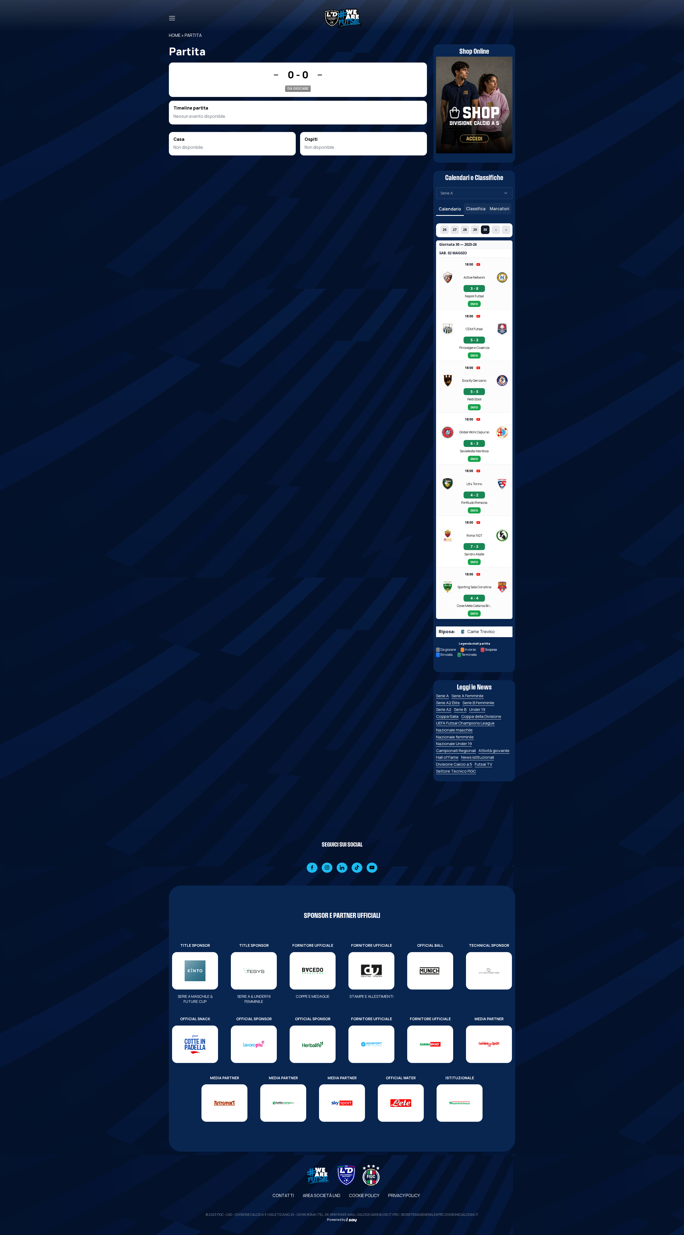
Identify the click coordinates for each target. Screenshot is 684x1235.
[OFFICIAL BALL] (430, 970)
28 (465, 229)
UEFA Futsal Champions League (465, 723)
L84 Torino (474, 484)
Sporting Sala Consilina (474, 587)
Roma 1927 (474, 535)
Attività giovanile (494, 750)
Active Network (474, 277)
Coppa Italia (447, 716)
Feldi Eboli (474, 399)
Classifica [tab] (475, 209)
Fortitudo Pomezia (474, 502)
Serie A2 (443, 709)
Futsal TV (483, 764)
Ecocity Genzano (474, 380)
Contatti (283, 1195)
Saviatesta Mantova (474, 451)
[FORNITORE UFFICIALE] (313, 970)
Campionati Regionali (456, 750)
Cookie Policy (364, 1195)
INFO (474, 304)
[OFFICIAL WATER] (401, 1103)
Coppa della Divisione (481, 716)
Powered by (336, 1219)
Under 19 (477, 709)
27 (455, 229)
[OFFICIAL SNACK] (195, 1044)
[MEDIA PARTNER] (489, 1044)
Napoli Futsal (474, 296)
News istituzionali (477, 757)
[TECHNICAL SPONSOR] (489, 970)
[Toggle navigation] (172, 18)
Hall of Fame (447, 757)
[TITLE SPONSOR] (195, 970)
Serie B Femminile (478, 703)
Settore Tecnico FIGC (456, 771)
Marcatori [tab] (499, 209)
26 (444, 229)
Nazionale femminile (455, 737)
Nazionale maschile (454, 730)
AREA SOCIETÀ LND (321, 1195)
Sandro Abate (474, 554)
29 (475, 229)
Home (175, 35)
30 (485, 229)
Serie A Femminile (468, 696)
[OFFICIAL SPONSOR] (254, 1044)
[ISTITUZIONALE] (460, 1103)
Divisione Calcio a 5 (454, 764)
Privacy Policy (404, 1195)
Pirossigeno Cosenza (474, 347)
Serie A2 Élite (448, 703)
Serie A (442, 696)
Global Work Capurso (474, 432)
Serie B (460, 709)
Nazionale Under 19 (454, 743)
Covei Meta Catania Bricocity (474, 605)
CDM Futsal (474, 329)
